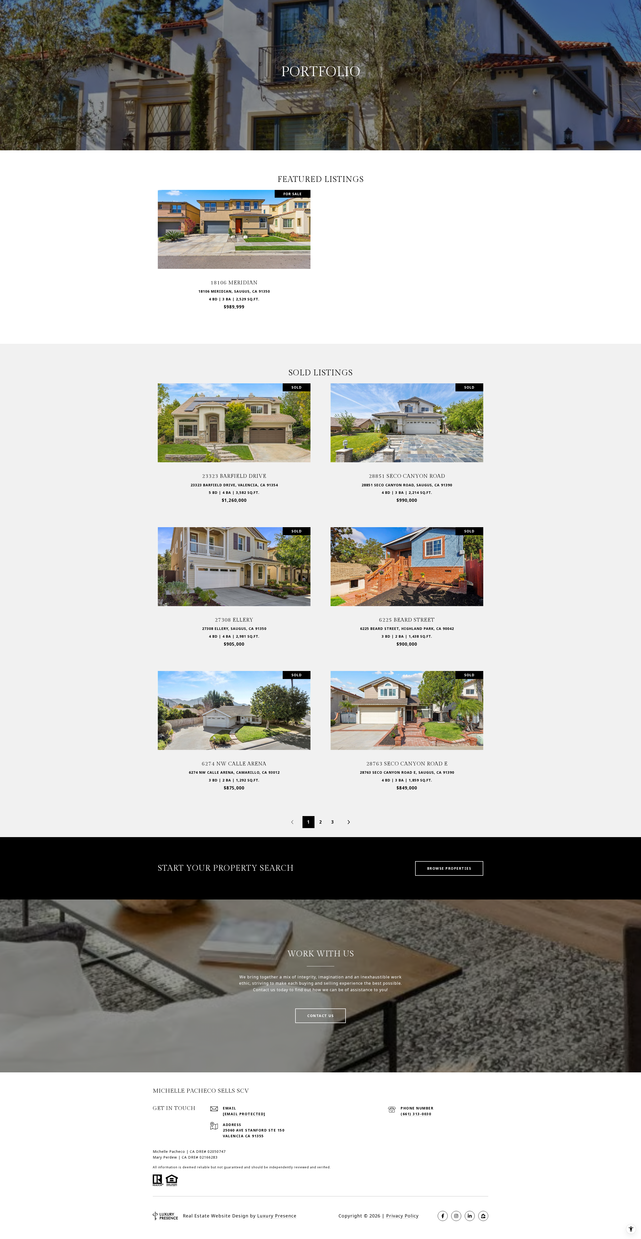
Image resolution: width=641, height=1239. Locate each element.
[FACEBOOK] (443, 1216)
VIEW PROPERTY (234, 252)
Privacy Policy (402, 1216)
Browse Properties (449, 868)
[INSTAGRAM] (456, 1216)
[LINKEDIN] (470, 1216)
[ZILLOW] (483, 1216)
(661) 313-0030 (416, 1113)
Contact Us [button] (320, 1015)
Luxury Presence (276, 1216)
